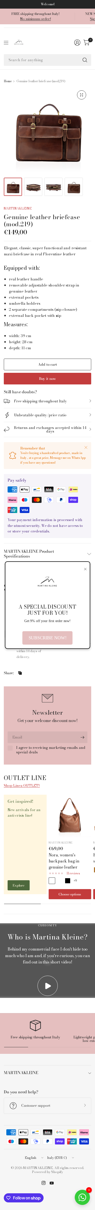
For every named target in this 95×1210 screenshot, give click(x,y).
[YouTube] (52, 1183)
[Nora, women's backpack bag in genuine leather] (70, 816)
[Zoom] (81, 94)
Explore (19, 885)
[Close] (86, 447)
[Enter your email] (82, 737)
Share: (9, 673)
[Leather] (52, 880)
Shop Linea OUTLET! (22, 785)
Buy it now (47, 378)
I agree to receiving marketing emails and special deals (50, 750)
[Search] (85, 60)
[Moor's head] (59, 880)
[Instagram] (44, 1183)
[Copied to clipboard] (20, 673)
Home (7, 81)
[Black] (67, 880)
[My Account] (77, 42)
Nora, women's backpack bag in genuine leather (64, 861)
